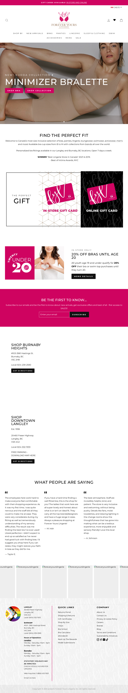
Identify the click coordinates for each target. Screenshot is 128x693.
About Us (101, 612)
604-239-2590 (24, 365)
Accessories (54, 38)
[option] (64, 2)
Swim (112, 33)
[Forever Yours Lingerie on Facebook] (101, 639)
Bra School (63, 629)
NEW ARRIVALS (110, 95)
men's (119, 141)
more (25, 144)
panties (68, 141)
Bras (50, 33)
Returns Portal (64, 612)
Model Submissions (66, 643)
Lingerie (75, 33)
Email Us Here (30, 678)
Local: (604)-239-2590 (32, 633)
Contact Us (101, 615)
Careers (100, 622)
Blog (99, 629)
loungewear (87, 141)
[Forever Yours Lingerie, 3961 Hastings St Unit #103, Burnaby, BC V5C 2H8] (64, 358)
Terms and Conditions (106, 632)
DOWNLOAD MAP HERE (23, 455)
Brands (100, 626)
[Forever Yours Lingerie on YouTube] (104, 639)
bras (61, 141)
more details (83, 276)
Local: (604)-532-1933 (32, 617)
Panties (61, 33)
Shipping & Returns (66, 615)
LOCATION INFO (83, 95)
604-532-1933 (23, 447)
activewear (110, 141)
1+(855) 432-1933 (42, 673)
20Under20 (63, 636)
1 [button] (62, 122)
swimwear (99, 141)
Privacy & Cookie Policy (107, 619)
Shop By (18, 33)
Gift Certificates (65, 619)
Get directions (23, 371)
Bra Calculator (64, 632)
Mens (69, 38)
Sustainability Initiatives (107, 636)
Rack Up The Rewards (67, 639)
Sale (78, 38)
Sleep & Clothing (94, 33)
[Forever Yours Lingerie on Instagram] (98, 639)
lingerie (76, 141)
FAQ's (60, 626)
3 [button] (66, 122)
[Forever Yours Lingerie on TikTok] (107, 639)
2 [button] (64, 122)
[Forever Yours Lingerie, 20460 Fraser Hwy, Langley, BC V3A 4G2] (64, 439)
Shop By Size (63, 622)
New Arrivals (34, 33)
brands (88, 144)
